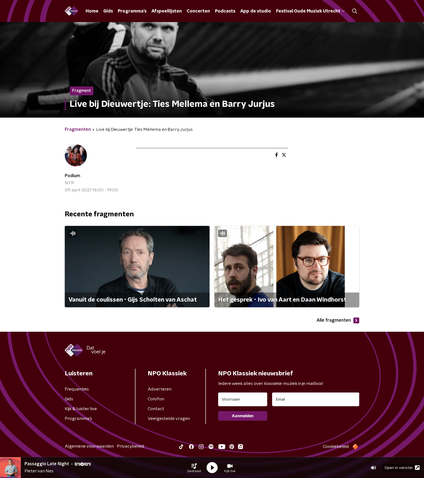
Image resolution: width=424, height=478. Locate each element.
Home (92, 11)
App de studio (255, 11)
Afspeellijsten (166, 11)
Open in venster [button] (398, 468)
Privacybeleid (130, 446)
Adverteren (160, 389)
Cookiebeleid (336, 446)
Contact (156, 409)
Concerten (198, 11)
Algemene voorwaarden (89, 446)
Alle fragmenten (334, 320)
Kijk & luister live (81, 409)
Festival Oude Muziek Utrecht (308, 11)
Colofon (156, 399)
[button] (194, 468)
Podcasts (225, 11)
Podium (72, 176)
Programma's (132, 11)
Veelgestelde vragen (169, 419)
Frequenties (77, 389)
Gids (108, 11)
